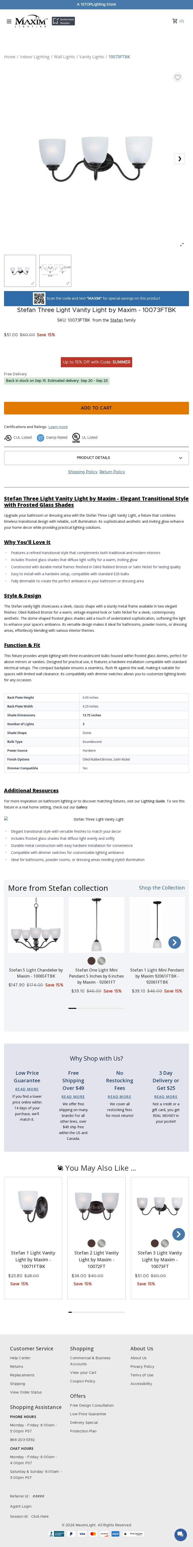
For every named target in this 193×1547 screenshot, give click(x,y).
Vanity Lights (91, 57)
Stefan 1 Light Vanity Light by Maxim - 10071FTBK (33, 1259)
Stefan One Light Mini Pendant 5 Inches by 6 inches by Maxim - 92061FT (96, 976)
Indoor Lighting (35, 57)
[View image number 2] (55, 271)
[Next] (174, 942)
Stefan (116, 320)
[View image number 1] (20, 271)
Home (9, 57)
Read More (27, 1089)
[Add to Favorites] (177, 77)
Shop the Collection (162, 887)
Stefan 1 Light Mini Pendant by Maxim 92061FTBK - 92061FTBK (157, 976)
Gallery (81, 807)
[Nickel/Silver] (102, 961)
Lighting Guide (153, 801)
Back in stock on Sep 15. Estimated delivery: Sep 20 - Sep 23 (57, 381)
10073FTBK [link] (119, 57)
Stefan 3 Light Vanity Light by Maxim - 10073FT (160, 1259)
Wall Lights (64, 57)
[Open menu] (9, 21)
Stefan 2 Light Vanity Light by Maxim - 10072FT (96, 1259)
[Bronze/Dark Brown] (91, 961)
